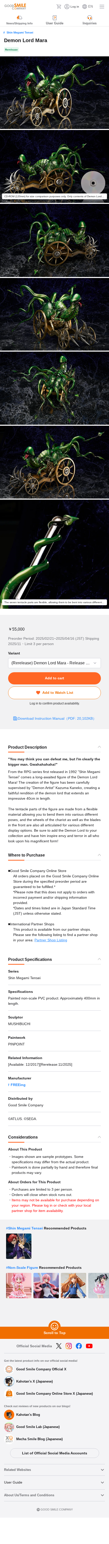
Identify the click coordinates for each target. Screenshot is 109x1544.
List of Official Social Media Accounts (54, 1453)
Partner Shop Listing (50, 940)
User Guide (13, 1482)
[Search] (51, 6)
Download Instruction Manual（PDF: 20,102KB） (57, 718)
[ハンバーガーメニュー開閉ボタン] (102, 7)
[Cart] (58, 6)
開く (9, 663)
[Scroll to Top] (54, 1327)
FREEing (18, 1085)
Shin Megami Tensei (20, 32)
